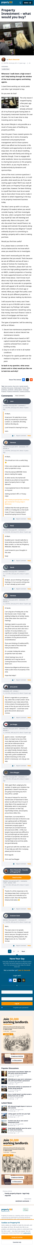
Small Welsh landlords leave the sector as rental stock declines (19, 1129)
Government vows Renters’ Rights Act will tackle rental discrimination (19, 1072)
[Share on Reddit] (31, 379)
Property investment (13, 391)
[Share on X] (27, 379)
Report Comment (21, 435)
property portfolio (25, 391)
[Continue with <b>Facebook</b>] (10, 980)
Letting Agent (18, 389)
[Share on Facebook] (23, 379)
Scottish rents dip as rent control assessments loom (18, 1121)
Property (3, 391)
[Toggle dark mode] (20, 3)
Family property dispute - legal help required (17, 1194)
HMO (28, 388)
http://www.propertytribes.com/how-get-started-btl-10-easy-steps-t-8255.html (17, 502)
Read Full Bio (17, 877)
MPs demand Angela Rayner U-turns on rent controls (20, 1107)
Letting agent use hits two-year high (19, 1114)
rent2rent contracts (22, 1201)
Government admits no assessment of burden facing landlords (19, 1087)
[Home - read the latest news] (10, 2)
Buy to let (16, 386)
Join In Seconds (24, 970)
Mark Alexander (14, 59)
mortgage (26, 389)
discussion (10, 388)
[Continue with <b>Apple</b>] (15, 980)
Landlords (10, 389)
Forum (24, 388)
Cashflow (4, 388)
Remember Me (7, 1007)
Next (23, 951)
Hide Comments (20, 395)
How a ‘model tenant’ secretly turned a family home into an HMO (19, 1095)
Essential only (17, 1242)
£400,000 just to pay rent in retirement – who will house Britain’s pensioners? (20, 1079)
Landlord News (5, 69)
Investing (4, 389)
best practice (8, 386)
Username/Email (6, 989)
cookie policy (27, 1233)
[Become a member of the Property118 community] (17, 1034)
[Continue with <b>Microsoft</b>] (23, 980)
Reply (29, 435)
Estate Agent (18, 388)
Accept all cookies (17, 1237)
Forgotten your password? (20, 1007)
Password (4, 996)
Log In (17, 1004)
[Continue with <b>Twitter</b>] (19, 980)
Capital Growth (23, 386)
